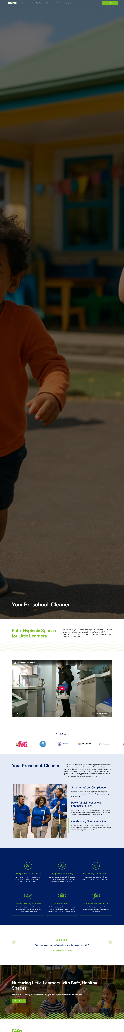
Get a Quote (110, 3)
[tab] (89, 791)
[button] (25, 3)
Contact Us (68, 3)
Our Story (60, 3)
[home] (16, 3)
